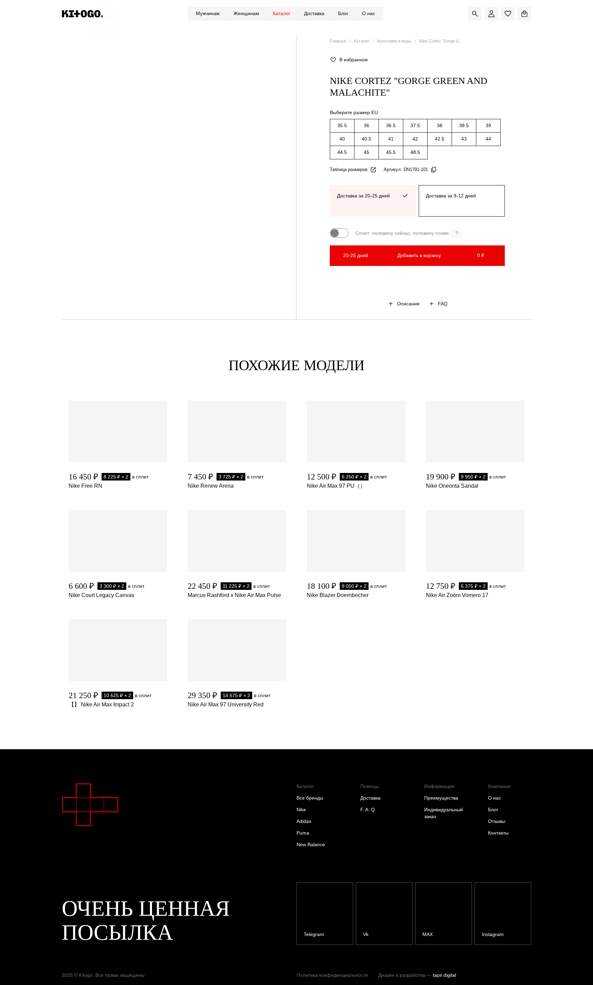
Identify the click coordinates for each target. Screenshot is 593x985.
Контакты (498, 833)
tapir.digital (444, 975)
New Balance (310, 844)
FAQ (442, 303)
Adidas (303, 821)
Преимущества (441, 798)
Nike (301, 809)
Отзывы (496, 821)
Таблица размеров (349, 169)
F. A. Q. (368, 809)
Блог (343, 13)
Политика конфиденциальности (332, 975)
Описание (408, 303)
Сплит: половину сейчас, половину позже (407, 233)
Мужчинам (208, 13)
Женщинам (246, 13)
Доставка (314, 13)
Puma (302, 833)
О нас (368, 13)
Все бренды (309, 798)
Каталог (281, 13)
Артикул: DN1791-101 (406, 169)
